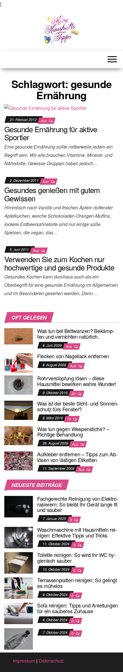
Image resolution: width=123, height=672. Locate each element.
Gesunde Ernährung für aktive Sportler (50, 133)
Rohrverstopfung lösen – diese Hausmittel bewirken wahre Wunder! (76, 380)
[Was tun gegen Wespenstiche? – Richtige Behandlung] (18, 435)
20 (74, 393)
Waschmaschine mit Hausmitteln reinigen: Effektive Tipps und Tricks (77, 532)
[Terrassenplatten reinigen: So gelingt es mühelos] (18, 587)
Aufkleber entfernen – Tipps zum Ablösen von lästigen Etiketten (77, 456)
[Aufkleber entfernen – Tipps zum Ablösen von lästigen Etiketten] (18, 460)
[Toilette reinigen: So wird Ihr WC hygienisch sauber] (18, 562)
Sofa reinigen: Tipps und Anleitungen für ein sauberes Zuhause (77, 608)
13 (69, 418)
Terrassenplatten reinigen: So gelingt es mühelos (77, 582)
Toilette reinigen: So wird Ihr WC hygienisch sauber (76, 557)
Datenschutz (51, 660)
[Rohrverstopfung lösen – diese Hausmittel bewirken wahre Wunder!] (18, 384)
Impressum (24, 660)
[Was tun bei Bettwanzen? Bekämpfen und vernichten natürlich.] (18, 335)
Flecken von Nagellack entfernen (73, 356)
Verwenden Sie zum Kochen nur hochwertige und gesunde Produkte (59, 263)
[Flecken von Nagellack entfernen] (18, 362)
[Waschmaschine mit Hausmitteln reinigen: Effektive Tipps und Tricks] (18, 536)
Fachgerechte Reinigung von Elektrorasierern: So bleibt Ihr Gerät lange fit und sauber (77, 504)
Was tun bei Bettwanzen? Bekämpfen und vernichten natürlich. (75, 333)
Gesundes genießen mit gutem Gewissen (52, 193)
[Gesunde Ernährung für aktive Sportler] (45, 107)
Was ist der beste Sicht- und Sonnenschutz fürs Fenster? (77, 406)
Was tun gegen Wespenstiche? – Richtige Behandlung (73, 431)
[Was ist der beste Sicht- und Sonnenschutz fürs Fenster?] (18, 409)
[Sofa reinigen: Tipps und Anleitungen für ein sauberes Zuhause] (18, 612)
